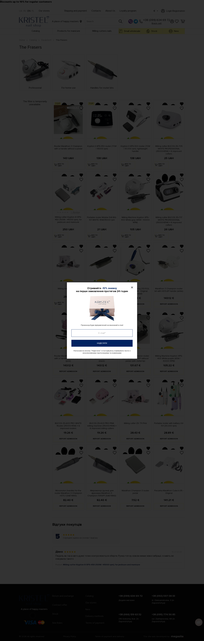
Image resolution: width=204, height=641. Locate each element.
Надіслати (102, 343)
